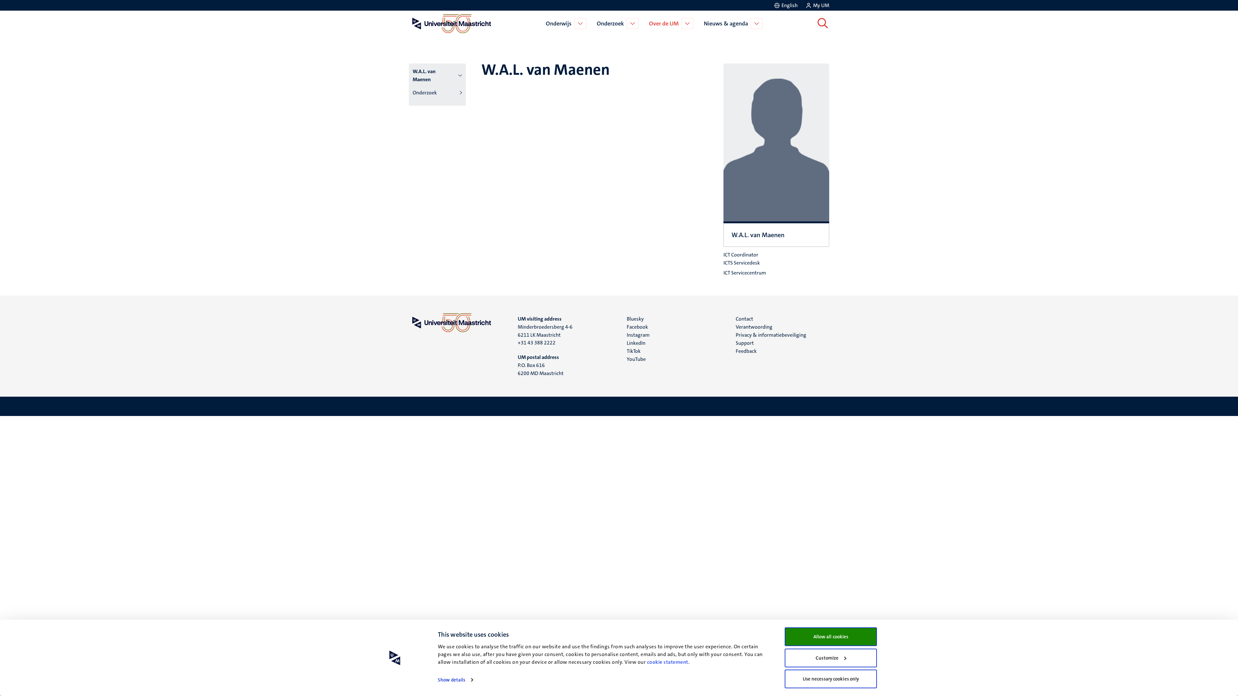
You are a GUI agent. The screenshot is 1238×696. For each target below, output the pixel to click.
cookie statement (667, 662)
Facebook (637, 327)
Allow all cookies (831, 636)
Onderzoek (610, 23)
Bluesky (635, 318)
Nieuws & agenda (726, 23)
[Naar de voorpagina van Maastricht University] (450, 23)
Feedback (746, 351)
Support (745, 343)
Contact (744, 318)
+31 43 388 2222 (536, 342)
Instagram (638, 335)
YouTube (636, 359)
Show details (451, 680)
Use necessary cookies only (831, 679)
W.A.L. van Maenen (424, 75)
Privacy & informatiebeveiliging (771, 335)
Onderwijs (559, 23)
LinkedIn (636, 343)
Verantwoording (754, 327)
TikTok (634, 351)
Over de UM (664, 23)
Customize (827, 658)
